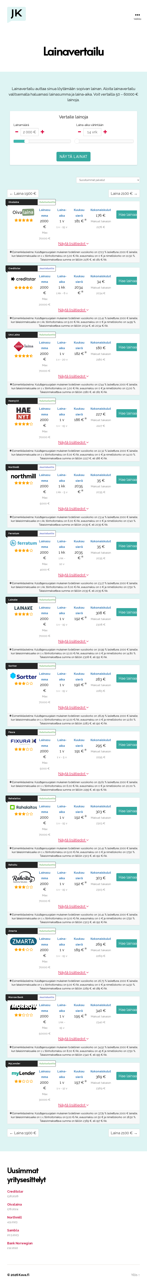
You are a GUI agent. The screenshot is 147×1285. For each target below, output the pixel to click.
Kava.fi (24, 1275)
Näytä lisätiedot (72, 243)
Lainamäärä (21, 125)
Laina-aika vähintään (89, 125)
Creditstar (15, 1191)
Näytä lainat (73, 156)
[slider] (26, 141)
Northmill (14, 1217)
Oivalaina (14, 1204)
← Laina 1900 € (23, 193)
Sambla (13, 1230)
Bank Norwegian (20, 1243)
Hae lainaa (128, 214)
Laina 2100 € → (124, 193)
